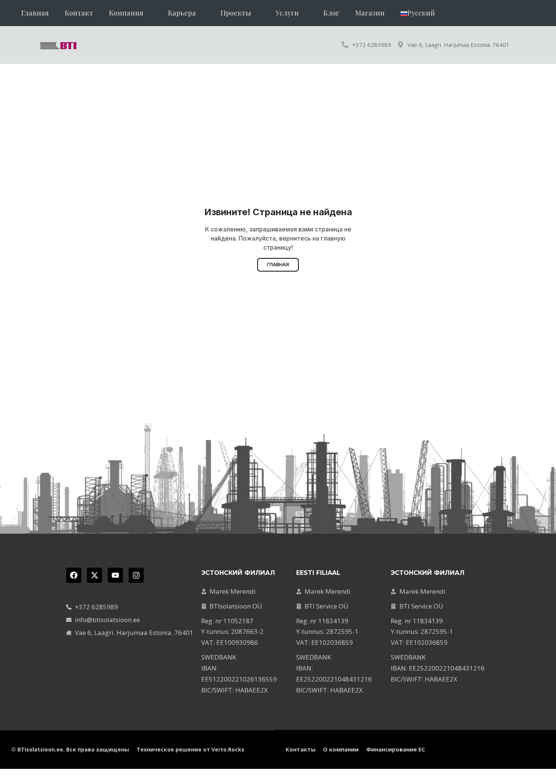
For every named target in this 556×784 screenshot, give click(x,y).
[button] (130, 13)
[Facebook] (73, 575)
